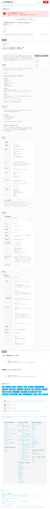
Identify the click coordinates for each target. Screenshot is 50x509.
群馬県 (28, 429)
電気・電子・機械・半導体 (18, 416)
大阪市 (26, 447)
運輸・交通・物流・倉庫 (35, 443)
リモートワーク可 (21, 469)
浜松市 (26, 443)
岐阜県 (23, 440)
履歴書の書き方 (4, 494)
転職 (2, 498)
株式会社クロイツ (37, 416)
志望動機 (21, 494)
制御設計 (23, 416)
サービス (33, 432)
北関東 (20, 429)
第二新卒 (35, 394)
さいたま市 (23, 433)
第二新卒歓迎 (20, 464)
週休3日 (25, 386)
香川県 (26, 453)
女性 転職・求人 (20, 501)
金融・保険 (33, 439)
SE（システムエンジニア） (39, 386)
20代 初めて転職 (38, 389)
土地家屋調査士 (27, 389)
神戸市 (30, 447)
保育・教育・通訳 (7, 432)
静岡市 (23, 443)
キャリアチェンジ (20, 389)
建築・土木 (6, 440)
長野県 (28, 436)
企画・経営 (6, 425)
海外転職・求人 (26, 501)
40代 (3, 386)
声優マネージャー (24, 391)
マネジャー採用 (21, 480)
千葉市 (27, 433)
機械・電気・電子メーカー (35, 425)
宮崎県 (28, 457)
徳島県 (23, 453)
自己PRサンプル (16, 494)
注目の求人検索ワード (13, 394)
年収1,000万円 (20, 386)
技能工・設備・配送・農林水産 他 (9, 443)
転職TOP (3, 416)
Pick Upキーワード (9, 498)
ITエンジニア (7, 437)
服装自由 (20, 475)
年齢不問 (14, 386)
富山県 (23, 439)
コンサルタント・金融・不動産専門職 (10, 433)
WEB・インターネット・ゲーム (9, 436)
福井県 (28, 439)
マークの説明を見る (30, 220)
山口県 (26, 450)
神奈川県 (23, 432)
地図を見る (16, 339)
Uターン (28, 494)
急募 (19, 465)
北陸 (19, 439)
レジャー (33, 433)
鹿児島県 (23, 458)
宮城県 (28, 425)
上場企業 (20, 479)
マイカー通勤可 (21, 476)
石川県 (26, 439)
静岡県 (26, 440)
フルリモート (45, 389)
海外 (19, 461)
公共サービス (7, 444)
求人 (5, 498)
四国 (19, 453)
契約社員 (6, 450)
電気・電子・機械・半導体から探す (9, 416)
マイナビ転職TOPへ (5, 490)
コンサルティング (34, 440)
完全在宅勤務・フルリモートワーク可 (24, 468)
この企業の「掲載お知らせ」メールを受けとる (25, 19)
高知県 (23, 454)
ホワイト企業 (8, 386)
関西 (19, 444)
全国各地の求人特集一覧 (35, 454)
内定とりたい (31, 386)
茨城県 (23, 429)
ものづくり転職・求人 (13, 501)
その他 (33, 447)
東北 (19, 425)
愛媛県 (28, 453)
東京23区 (30, 433)
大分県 (26, 457)
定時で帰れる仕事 (5, 394)
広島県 (23, 450)
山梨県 (26, 436)
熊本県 (23, 457)
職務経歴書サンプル (10, 494)
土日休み (33, 459)
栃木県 (26, 429)
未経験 (40, 394)
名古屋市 (28, 443)
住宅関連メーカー (34, 428)
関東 (32, 389)
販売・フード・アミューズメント (9, 428)
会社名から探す (34, 451)
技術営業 (4, 391)
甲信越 (20, 436)
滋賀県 (23, 444)
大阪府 (28, 444)
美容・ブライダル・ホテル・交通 (9, 429)
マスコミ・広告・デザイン (35, 437)
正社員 (20, 394)
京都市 (23, 447)
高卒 (33, 462)
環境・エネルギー (34, 444)
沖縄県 (26, 458)
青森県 (23, 425)
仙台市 (23, 428)
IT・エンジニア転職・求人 (5, 501)
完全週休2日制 (21, 472)
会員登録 (45, 2)
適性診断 (25, 494)
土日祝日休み (45, 394)
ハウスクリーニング (16, 391)
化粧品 (40, 391)
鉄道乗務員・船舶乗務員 (33, 391)
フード (33, 436)
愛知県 (28, 440)
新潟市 (23, 437)
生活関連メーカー (34, 429)
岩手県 (26, 425)
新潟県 (23, 436)
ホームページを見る (17, 333)
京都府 (26, 444)
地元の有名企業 (5, 389)
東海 (19, 440)
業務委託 (6, 451)
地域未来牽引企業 (12, 389)
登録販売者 (9, 391)
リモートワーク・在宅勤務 (28, 394)
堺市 (28, 447)
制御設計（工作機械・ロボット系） (29, 416)
